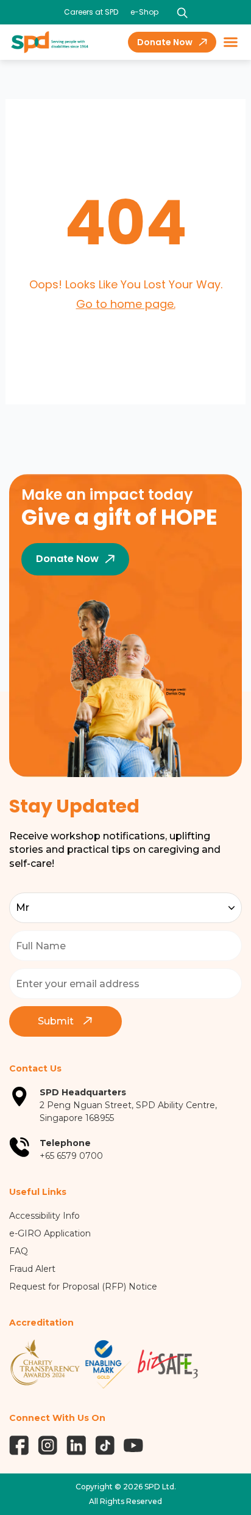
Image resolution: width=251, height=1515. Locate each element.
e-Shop (144, 12)
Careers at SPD (91, 12)
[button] (230, 42)
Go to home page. (125, 304)
